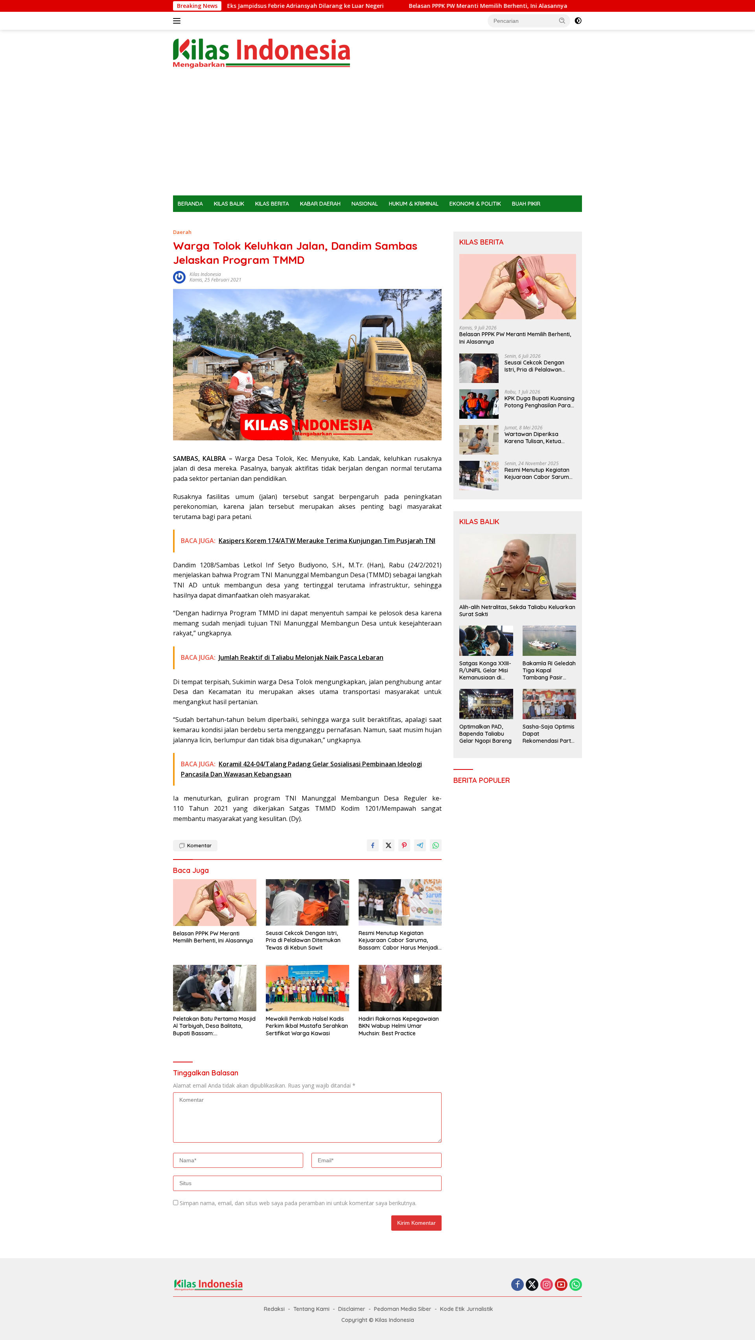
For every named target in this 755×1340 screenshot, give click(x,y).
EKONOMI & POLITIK (475, 203)
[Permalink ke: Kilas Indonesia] (179, 276)
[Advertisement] (377, 136)
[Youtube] (561, 1285)
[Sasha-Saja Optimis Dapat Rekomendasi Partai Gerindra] (549, 704)
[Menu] (178, 21)
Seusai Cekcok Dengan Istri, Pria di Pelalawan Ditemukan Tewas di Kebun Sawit (303, 940)
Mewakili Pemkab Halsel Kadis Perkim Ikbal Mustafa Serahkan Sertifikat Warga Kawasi (307, 1025)
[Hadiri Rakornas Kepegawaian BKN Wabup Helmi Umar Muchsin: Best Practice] (400, 988)
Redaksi (274, 1308)
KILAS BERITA (272, 203)
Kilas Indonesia (205, 274)
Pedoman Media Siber (402, 1308)
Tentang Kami (311, 1308)
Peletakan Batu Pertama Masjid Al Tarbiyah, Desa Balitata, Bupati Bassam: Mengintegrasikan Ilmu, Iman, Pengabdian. (214, 1026)
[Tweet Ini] (388, 845)
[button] (562, 20)
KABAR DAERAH (320, 203)
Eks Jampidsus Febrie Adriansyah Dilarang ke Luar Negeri (240, 5)
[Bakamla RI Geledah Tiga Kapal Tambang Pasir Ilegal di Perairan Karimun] (549, 640)
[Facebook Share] (373, 845)
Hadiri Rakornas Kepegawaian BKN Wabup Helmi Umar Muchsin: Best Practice (399, 1025)
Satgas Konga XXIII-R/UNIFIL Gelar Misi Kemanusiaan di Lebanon (485, 670)
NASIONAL (365, 203)
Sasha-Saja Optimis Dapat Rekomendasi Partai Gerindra (549, 734)
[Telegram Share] (420, 845)
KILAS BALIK (229, 203)
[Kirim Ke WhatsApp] (436, 845)
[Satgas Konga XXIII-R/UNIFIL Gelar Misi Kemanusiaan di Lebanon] (486, 640)
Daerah (182, 232)
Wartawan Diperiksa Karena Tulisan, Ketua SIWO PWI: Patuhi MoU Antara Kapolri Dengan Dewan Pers (535, 438)
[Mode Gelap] (578, 21)
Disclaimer (351, 1308)
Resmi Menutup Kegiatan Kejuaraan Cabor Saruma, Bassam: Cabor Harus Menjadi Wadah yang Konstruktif (398, 940)
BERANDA (190, 203)
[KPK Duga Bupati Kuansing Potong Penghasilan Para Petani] (479, 404)
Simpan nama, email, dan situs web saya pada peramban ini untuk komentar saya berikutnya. (298, 1203)
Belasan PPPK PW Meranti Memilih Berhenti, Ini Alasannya (422, 5)
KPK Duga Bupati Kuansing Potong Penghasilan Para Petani (540, 402)
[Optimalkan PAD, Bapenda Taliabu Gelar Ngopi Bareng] (486, 704)
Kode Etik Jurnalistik (466, 1308)
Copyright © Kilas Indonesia (377, 1319)
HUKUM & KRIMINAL (413, 203)
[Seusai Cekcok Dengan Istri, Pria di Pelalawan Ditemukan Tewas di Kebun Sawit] (307, 902)
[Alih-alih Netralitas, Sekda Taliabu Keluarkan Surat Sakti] (517, 567)
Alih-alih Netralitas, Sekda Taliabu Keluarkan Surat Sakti (517, 611)
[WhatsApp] (575, 1285)
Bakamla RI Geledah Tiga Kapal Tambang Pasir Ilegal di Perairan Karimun (549, 670)
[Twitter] (532, 1285)
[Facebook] (517, 1285)
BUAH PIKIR (526, 203)
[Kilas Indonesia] (261, 53)
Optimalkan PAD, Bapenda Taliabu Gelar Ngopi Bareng (485, 733)
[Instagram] (546, 1285)
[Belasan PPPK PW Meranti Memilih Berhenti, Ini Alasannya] (214, 902)
